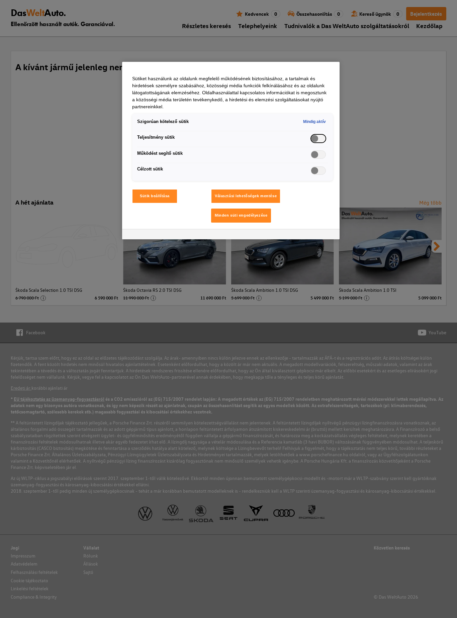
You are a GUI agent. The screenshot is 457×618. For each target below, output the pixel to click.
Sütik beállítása (155, 196)
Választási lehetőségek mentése (246, 196)
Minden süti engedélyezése (241, 215)
